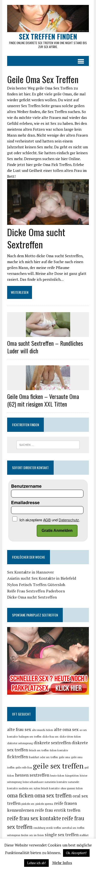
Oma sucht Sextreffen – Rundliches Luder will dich (45, 347)
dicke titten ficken (70, 736)
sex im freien (36, 835)
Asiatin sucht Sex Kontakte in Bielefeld (41, 578)
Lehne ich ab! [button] (36, 863)
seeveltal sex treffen (73, 828)
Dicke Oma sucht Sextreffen (36, 238)
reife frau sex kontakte (34, 818)
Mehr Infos (62, 862)
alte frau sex (19, 729)
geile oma (64, 757)
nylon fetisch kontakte (47, 788)
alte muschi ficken (42, 730)
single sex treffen (62, 834)
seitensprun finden (17, 835)
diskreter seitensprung (20, 743)
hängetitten (72, 775)
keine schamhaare (33, 782)
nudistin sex (26, 788)
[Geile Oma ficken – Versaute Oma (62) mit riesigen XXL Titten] (48, 387)
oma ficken (20, 795)
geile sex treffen (58, 765)
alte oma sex (66, 729)
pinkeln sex (27, 804)
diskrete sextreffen (52, 742)
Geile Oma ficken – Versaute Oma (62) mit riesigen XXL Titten (43, 400)
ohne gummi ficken (72, 788)
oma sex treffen (53, 795)
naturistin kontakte (56, 782)
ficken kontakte (59, 750)
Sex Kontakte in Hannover (30, 572)
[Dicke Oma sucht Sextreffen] (48, 221)
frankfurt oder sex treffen (43, 757)
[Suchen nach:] (48, 444)
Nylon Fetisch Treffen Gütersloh (36, 584)
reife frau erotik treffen (57, 810)
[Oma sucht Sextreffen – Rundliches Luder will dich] (48, 333)
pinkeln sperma (44, 804)
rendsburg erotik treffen (47, 828)
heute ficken (57, 775)
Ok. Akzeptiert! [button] (76, 853)
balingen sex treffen (30, 736)
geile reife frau (24, 767)
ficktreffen (17, 756)
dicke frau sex (50, 736)
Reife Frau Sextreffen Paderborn (36, 591)
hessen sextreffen (32, 775)
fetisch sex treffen (39, 750)
